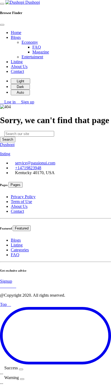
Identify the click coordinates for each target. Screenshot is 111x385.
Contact (17, 71)
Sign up (27, 102)
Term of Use (21, 201)
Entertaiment (32, 57)
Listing (17, 61)
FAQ (36, 47)
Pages (15, 185)
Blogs (16, 240)
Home (16, 32)
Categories (20, 250)
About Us (19, 66)
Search (7, 139)
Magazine (40, 52)
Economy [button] (30, 42)
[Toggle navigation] (2, 4)
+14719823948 (28, 168)
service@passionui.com (35, 163)
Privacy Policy (23, 196)
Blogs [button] (16, 37)
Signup (6, 281)
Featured (22, 228)
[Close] (2, 25)
